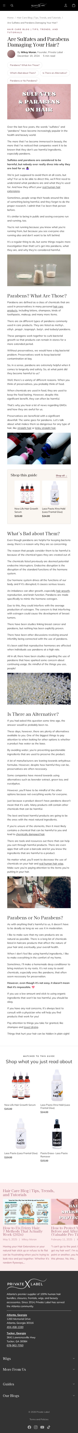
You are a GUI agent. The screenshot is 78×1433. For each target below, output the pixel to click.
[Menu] (4, 5)
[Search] (12, 5)
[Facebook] (29, 1427)
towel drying (31, 1027)
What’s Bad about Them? (23, 72)
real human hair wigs (51, 863)
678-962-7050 (15, 1345)
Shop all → (61, 475)
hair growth (63, 590)
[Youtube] (42, 1427)
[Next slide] (71, 1232)
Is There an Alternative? (55, 72)
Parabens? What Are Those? (25, 65)
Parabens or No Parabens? (23, 80)
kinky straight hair (45, 428)
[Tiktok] (48, 1427)
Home (10, 17)
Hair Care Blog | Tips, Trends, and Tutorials (39, 17)
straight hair (24, 428)
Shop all (39, 1169)
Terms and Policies (39, 1419)
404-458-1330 (15, 1326)
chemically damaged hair (30, 834)
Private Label (43, 1412)
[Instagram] (36, 1427)
